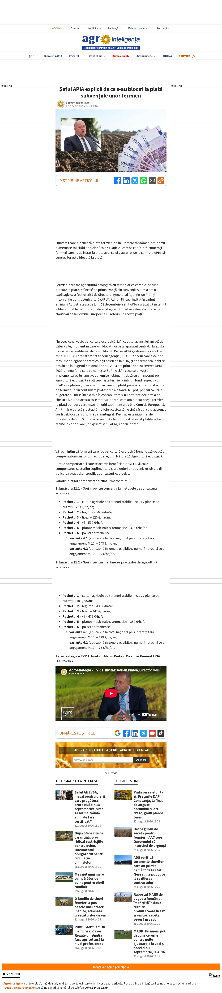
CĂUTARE (184, 56)
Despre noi (11, 974)
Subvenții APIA (53, 56)
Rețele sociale (136, 28)
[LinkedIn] (126, 180)
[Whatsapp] (143, 180)
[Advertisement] (114, 12)
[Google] (117, 733)
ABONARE (58, 28)
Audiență (113, 28)
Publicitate (94, 28)
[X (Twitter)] (134, 180)
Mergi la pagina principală (111, 967)
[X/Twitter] (143, 733)
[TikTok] (160, 733)
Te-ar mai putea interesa (77, 781)
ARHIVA (167, 56)
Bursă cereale (121, 56)
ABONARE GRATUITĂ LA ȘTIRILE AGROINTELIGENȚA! (111, 750)
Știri (31, 56)
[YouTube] (152, 733)
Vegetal (74, 56)
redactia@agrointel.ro (19, 988)
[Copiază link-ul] (160, 180)
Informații (161, 28)
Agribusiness (144, 56)
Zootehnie (95, 56)
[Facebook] (117, 180)
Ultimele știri (126, 781)
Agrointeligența (14, 983)
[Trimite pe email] (152, 180)
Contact (76, 28)
